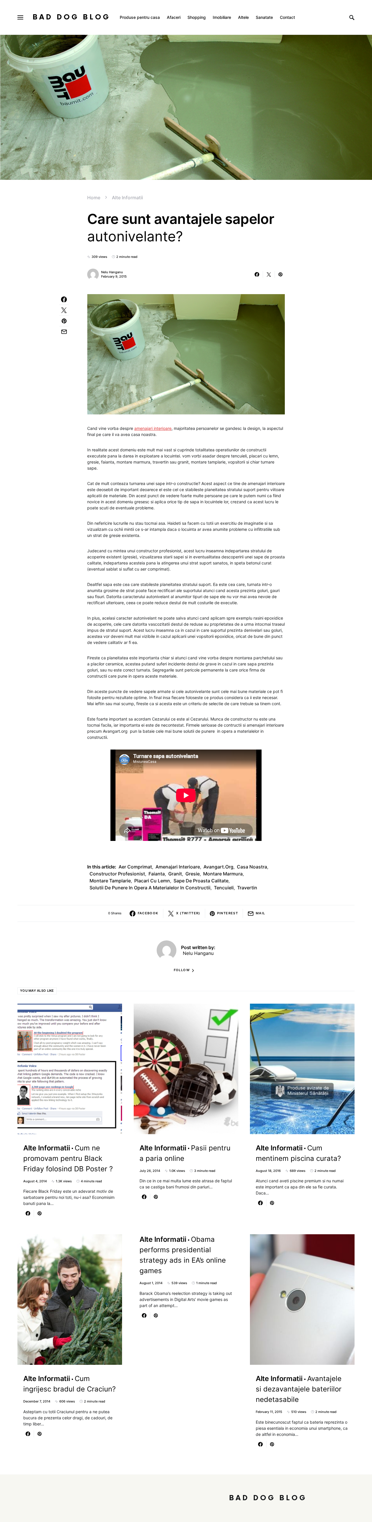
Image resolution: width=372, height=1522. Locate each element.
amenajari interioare (152, 428)
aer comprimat (135, 867)
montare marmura (223, 874)
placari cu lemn (152, 881)
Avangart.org (218, 867)
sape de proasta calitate (201, 881)
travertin (247, 888)
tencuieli (224, 888)
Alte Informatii (127, 197)
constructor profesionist (117, 874)
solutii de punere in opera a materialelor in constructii (150, 888)
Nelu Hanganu (112, 272)
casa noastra (252, 867)
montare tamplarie (110, 881)
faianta (157, 874)
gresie (192, 874)
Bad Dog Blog (71, 17)
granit (175, 874)
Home (93, 197)
